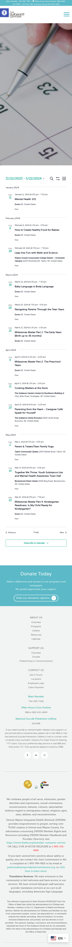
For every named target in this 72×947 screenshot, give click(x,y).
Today (36, 532)
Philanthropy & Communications (36, 661)
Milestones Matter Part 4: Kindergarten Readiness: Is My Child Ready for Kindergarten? (37, 505)
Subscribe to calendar (34, 543)
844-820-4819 (54, 4)
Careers (36, 630)
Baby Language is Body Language (34, 286)
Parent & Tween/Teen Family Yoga (34, 446)
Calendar (36, 639)
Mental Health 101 (25, 199)
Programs (36, 626)
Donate (36, 657)
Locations (36, 679)
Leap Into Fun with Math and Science (36, 252)
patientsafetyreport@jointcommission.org (31, 867)
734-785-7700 (24, 1)
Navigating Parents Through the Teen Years (39, 309)
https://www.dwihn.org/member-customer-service (36, 842)
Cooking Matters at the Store (31, 388)
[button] (4, 12)
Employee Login (36, 683)
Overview (36, 622)
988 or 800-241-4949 (36, 712)
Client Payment (36, 687)
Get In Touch (36, 675)
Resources (36, 635)
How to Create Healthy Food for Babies (37, 229)
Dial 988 (36, 723)
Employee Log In (34, 7)
